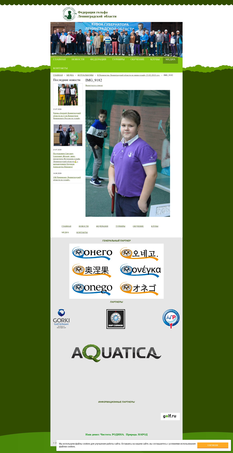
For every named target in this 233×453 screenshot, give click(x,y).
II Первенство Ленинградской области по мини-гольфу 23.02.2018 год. (128, 75)
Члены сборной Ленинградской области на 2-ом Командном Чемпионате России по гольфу (67, 116)
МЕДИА (70, 75)
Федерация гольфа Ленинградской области (97, 14)
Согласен (213, 445)
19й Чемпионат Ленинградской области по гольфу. (67, 178)
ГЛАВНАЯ (58, 75)
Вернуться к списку (94, 85)
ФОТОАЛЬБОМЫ (85, 75)
